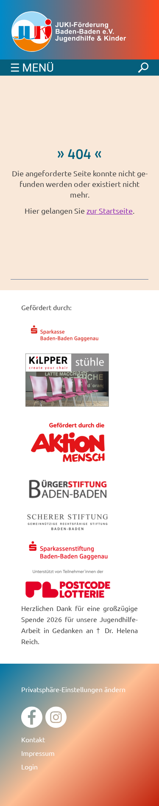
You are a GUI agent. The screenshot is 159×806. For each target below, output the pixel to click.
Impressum (38, 753)
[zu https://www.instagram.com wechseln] (56, 724)
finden (143, 65)
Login (29, 766)
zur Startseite (109, 210)
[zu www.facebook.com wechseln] (31, 724)
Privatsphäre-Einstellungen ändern (73, 689)
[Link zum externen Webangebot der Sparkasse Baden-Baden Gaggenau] (67, 342)
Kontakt (33, 739)
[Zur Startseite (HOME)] (79, 32)
